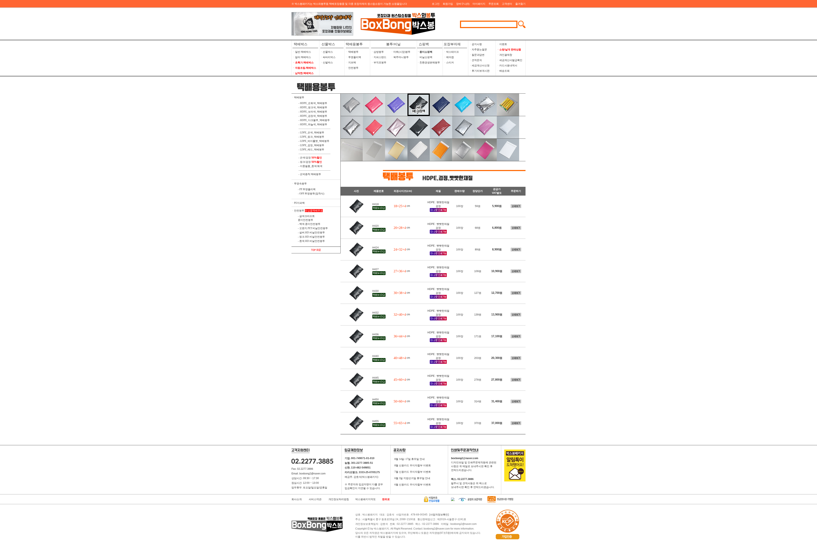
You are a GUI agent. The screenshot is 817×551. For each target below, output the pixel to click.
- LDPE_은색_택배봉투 (311, 132)
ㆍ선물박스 (326, 51)
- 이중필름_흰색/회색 (310, 166)
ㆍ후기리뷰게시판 (479, 70)
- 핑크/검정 (305, 161)
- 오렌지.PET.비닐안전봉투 (313, 228)
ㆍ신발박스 (326, 62)
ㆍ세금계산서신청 (479, 65)
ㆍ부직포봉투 (378, 62)
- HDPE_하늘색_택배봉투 (313, 124)
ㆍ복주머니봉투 (400, 57)
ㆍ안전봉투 (352, 67)
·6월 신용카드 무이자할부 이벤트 (412, 484)
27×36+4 (400, 271)
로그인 (436, 3)
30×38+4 (400, 293)
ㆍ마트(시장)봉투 (400, 51)
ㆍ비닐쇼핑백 (424, 57)
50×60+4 (400, 401)
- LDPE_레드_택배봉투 (311, 149)
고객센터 (507, 3)
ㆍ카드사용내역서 (507, 65)
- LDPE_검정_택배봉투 (311, 145)
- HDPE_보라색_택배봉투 (313, 111)
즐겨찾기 (520, 3)
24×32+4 (400, 249)
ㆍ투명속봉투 (299, 183)
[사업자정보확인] (439, 514)
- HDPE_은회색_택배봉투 (313, 103)
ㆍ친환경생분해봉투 (428, 62)
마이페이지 (479, 3)
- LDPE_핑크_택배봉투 (311, 136)
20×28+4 (400, 228)
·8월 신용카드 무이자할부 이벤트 (412, 465)
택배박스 (300, 44)
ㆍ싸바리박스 (328, 57)
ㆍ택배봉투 (352, 51)
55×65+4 (400, 423)
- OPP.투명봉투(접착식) (311, 193)
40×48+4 (400, 358)
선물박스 (328, 44)
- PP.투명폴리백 (307, 189)
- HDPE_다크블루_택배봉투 (314, 120)
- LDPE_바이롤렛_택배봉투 (314, 141)
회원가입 (448, 3)
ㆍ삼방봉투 (377, 51)
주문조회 (493, 3)
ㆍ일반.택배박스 (302, 51)
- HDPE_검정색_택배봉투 (313, 115)
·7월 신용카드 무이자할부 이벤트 (412, 471)
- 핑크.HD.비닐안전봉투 (311, 236)
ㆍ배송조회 (503, 70)
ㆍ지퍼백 (351, 62)
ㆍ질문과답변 (476, 54)
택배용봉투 (354, 44)
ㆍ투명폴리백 (353, 57)
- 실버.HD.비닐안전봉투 (311, 232)
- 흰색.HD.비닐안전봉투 (311, 241)
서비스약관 (315, 499)
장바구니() (462, 3)
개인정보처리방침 (339, 499)
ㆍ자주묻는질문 (478, 49)
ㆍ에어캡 (449, 57)
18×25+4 (400, 206)
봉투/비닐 (393, 44)
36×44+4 (400, 336)
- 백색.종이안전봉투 (309, 224)
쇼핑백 (423, 44)
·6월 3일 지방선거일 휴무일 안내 (412, 478)
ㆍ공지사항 (475, 44)
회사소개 (296, 499)
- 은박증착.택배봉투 (310, 174)
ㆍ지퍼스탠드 (378, 57)
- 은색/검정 (305, 157)
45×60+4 (400, 379)
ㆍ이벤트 (502, 44)
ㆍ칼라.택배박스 (302, 57)
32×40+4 (400, 314)
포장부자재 (452, 44)
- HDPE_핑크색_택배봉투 (313, 107)
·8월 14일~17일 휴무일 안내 (409, 459)
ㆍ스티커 (449, 62)
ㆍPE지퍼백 (298, 202)
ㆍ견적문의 (475, 60)
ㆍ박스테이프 (451, 51)
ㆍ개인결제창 (504, 54)
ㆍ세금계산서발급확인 (509, 60)
